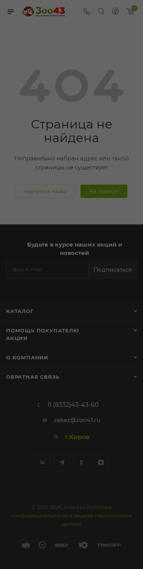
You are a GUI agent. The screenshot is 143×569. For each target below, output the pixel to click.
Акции (17, 338)
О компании (27, 357)
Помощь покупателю (42, 330)
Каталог (20, 311)
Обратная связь (32, 377)
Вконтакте (42, 462)
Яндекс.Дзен (101, 462)
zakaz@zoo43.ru (77, 420)
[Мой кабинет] (115, 12)
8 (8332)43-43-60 (73, 405)
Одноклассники (81, 462)
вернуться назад (45, 191)
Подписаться (112, 269)
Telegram (62, 462)
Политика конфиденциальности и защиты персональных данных (71, 515)
